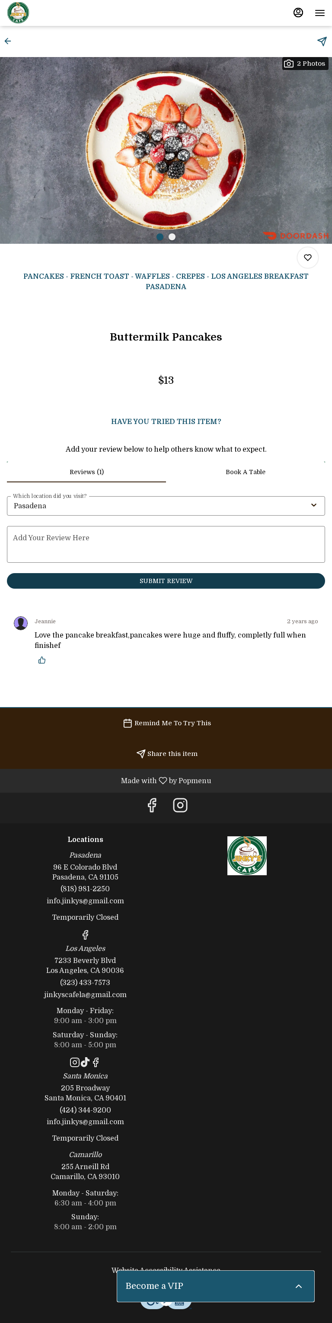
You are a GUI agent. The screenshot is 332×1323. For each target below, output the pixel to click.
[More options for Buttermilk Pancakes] (307, 257)
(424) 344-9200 (85, 1110)
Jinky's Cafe (246, 855)
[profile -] (298, 12)
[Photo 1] (159, 236)
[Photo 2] (172, 236)
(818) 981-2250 (85, 889)
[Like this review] (44, 660)
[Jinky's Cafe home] (46, 13)
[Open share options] (322, 41)
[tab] (86, 472)
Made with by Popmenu (108, 780)
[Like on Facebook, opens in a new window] (152, 808)
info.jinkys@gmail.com (85, 901)
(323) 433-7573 (85, 983)
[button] (10, 41)
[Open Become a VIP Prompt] (298, 1286)
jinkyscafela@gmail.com (85, 995)
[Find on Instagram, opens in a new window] (180, 808)
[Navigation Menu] (319, 13)
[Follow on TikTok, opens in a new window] (85, 1064)
